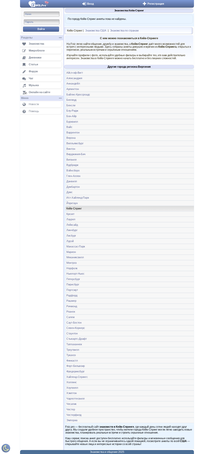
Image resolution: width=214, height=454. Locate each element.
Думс (69, 192)
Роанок (70, 311)
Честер (70, 409)
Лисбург (71, 235)
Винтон (70, 148)
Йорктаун (72, 203)
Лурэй (70, 241)
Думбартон (73, 186)
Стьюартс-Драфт (76, 338)
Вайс (69, 127)
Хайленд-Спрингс (77, 377)
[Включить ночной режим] (6, 449)
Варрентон (72, 132)
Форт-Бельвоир (75, 366)
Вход (90, 3)
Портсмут (72, 290)
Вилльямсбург (74, 143)
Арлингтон (72, 89)
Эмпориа (71, 420)
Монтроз (71, 262)
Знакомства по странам (124, 30)
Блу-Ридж (72, 110)
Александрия (74, 78)
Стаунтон (72, 333)
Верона (70, 137)
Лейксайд (72, 224)
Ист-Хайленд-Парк (77, 197)
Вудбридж (72, 165)
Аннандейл (73, 83)
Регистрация (155, 3)
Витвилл (71, 159)
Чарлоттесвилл (75, 398)
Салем (70, 317)
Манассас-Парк (75, 246)
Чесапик (71, 404)
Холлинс (71, 382)
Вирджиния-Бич (75, 154)
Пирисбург (72, 284)
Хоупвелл (72, 387)
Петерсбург (73, 279)
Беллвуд (71, 99)
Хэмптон (71, 393)
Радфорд (71, 295)
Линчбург (72, 230)
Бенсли (70, 105)
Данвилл (71, 181)
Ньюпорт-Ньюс (75, 273)
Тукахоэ (71, 355)
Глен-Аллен (73, 176)
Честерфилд (73, 415)
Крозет (70, 214)
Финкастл (72, 360)
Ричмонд (71, 306)
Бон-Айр (71, 116)
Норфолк (71, 268)
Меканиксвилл (75, 257)
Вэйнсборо (72, 170)
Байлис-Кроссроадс (78, 94)
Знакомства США (95, 30)
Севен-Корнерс (75, 328)
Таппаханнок (74, 344)
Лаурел (70, 219)
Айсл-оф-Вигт (74, 72)
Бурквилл (72, 121)
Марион (71, 252)
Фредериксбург (75, 371)
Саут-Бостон (74, 322)
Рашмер (71, 300)
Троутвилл (72, 349)
